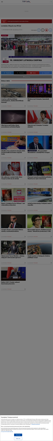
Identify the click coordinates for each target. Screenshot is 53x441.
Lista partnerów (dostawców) (7, 431)
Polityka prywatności (35, 424)
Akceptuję (18, 434)
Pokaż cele (18, 438)
